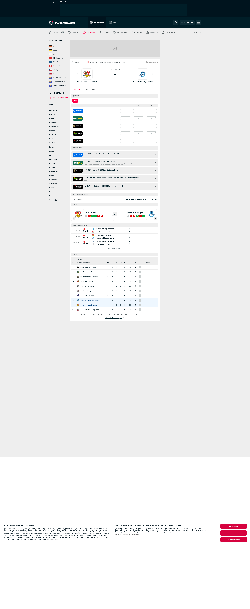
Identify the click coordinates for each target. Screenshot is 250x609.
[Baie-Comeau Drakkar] (78, 305)
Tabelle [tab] (95, 89)
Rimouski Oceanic (87, 296)
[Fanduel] (78, 111)
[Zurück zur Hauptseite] (64, 23)
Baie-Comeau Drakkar (87, 81)
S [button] (112, 263)
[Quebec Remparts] (78, 291)
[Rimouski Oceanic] (78, 295)
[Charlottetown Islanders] (78, 276)
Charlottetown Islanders (89, 277)
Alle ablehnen (233, 533)
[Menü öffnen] (198, 22)
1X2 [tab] (75, 101)
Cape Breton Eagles (88, 286)
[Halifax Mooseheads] (78, 272)
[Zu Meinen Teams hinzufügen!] (77, 74)
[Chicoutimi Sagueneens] (78, 300)
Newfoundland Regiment (89, 310)
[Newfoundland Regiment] (78, 309)
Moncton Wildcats (87, 281)
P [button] (135, 263)
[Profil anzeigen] (87, 74)
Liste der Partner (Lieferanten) (127, 534)
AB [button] (108, 263)
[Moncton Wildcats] (78, 281)
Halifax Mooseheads (88, 272)
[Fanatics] (78, 141)
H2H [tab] (86, 89)
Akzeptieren (233, 526)
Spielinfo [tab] (77, 89)
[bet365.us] (78, 118)
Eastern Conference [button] (84, 263)
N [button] (124, 263)
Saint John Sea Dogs (88, 267)
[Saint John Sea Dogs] (78, 267)
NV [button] (121, 263)
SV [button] (116, 263)
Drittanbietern (52, 539)
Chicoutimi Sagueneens (142, 81)
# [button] (72, 263)
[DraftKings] (78, 133)
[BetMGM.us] (78, 126)
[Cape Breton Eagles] (78, 286)
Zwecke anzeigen (233, 540)
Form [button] (148, 263)
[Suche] (175, 22)
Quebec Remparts (87, 291)
